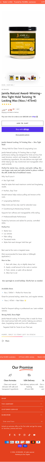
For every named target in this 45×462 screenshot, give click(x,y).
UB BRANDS (5, 89)
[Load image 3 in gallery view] (22, 77)
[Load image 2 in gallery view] (17, 77)
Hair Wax (10, 85)
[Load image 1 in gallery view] (11, 77)
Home (3, 85)
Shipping (4, 112)
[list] (22, 383)
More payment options (22, 135)
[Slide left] (5, 77)
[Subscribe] (42, 421)
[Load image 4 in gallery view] (28, 77)
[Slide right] (39, 77)
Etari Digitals (26, 454)
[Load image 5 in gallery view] (33, 77)
